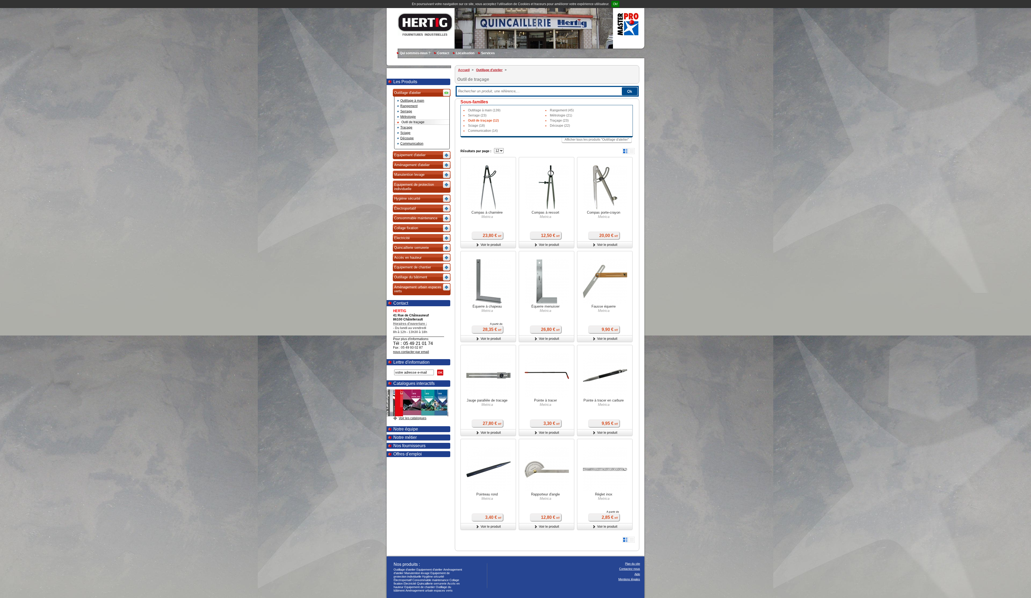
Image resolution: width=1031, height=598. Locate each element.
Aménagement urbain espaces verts (429, 590)
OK (440, 372)
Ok (629, 91)
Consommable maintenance (430, 580)
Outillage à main (412, 101)
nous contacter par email (411, 352)
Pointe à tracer (545, 400)
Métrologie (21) (561, 115)
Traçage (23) (559, 120)
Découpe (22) (560, 125)
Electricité (410, 583)
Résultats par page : (475, 151)
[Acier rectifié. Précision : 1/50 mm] (488, 282)
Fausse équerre (603, 306)
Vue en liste (625, 151)
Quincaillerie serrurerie (431, 583)
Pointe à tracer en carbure (603, 400)
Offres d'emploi (407, 454)
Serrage (406, 111)
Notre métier (405, 437)
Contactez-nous (629, 568)
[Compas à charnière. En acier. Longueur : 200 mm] (605, 188)
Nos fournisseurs (409, 445)
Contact (443, 53)
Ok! (615, 4)
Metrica (487, 217)
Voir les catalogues (412, 418)
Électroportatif (403, 580)
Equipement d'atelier (429, 569)
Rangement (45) (562, 110)
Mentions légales (629, 579)
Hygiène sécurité (433, 576)
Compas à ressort (545, 212)
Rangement (409, 106)
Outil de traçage (412, 122)
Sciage (405, 133)
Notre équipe (405, 429)
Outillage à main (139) (484, 110)
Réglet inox (603, 494)
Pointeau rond (487, 494)
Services (488, 53)
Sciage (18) (476, 125)
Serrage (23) (477, 115)
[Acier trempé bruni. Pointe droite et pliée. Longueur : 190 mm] (546, 376)
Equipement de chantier (419, 587)
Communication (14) (483, 131)
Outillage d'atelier (405, 569)
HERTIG (425, 24)
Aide (637, 574)
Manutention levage (417, 573)
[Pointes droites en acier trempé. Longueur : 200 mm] (546, 188)
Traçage (406, 127)
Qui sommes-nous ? (415, 53)
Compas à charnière (487, 212)
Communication (411, 143)
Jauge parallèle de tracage (487, 400)
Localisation (465, 53)
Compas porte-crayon (603, 212)
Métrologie (408, 117)
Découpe (407, 138)
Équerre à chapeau (487, 306)
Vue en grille (632, 151)
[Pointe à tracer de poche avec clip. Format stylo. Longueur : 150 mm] (605, 376)
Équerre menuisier (545, 306)
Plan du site (632, 563)
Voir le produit (491, 245)
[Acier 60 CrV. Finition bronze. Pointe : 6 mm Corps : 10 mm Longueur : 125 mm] (488, 470)
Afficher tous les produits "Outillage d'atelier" (597, 139)
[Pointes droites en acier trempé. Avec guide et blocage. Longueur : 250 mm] (488, 188)
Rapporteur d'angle (545, 494)
